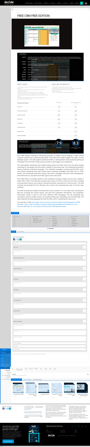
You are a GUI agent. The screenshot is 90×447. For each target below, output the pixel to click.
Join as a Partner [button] (8, 441)
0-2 (22, 225)
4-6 (22, 222)
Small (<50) (41, 218)
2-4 (22, 223)
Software (46, 3)
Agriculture (79, 220)
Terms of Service (49, 431)
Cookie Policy (62, 431)
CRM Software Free (15, 375)
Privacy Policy (62, 430)
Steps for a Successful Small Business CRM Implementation (46, 206)
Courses (65, 3)
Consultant (60, 223)
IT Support (60, 222)
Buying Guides (28, 3)
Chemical (79, 222)
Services (52, 3)
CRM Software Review (22, 375)
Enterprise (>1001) (41, 222)
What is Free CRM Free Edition (6, 376)
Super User (60, 220)
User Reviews (7, 377)
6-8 (22, 220)
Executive (60, 225)
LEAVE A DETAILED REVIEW (5, 379)
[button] (14, 239)
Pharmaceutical (79, 223)
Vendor (75, 431)
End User (60, 218)
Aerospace (79, 218)
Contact (75, 430)
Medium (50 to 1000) (41, 220)
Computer (79, 225)
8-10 (22, 218)
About (47, 430)
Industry (59, 3)
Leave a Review (21, 231)
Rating (8, 374)
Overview (8, 372)
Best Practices (38, 3)
